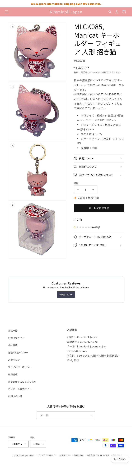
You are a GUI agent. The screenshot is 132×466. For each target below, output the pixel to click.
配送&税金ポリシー (18, 352)
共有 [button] (79, 219)
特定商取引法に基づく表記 (22, 381)
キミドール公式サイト (20, 388)
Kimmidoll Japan (26, 455)
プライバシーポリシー (20, 367)
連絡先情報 (79, 455)
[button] (6, 11)
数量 (76, 183)
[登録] (91, 415)
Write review (66, 294)
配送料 (84, 72)
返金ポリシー (15, 359)
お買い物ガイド (16, 337)
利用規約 (12, 374)
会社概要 (12, 345)
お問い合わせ (15, 396)
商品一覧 (12, 330)
